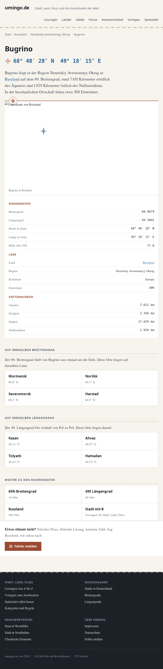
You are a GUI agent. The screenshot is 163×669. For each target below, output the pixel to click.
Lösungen (50, 20)
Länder (66, 20)
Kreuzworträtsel (112, 20)
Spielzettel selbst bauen (19, 601)
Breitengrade (93, 595)
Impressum (91, 626)
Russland (20, 34)
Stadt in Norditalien (17, 632)
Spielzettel (151, 20)
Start (8, 34)
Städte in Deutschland (98, 588)
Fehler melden (25, 546)
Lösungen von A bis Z (19, 588)
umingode (17, 7)
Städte (80, 20)
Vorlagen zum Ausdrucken (22, 595)
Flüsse (93, 20)
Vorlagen (134, 20)
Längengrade (93, 601)
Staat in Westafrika (16, 626)
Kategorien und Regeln (19, 608)
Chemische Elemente (18, 639)
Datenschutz (92, 632)
